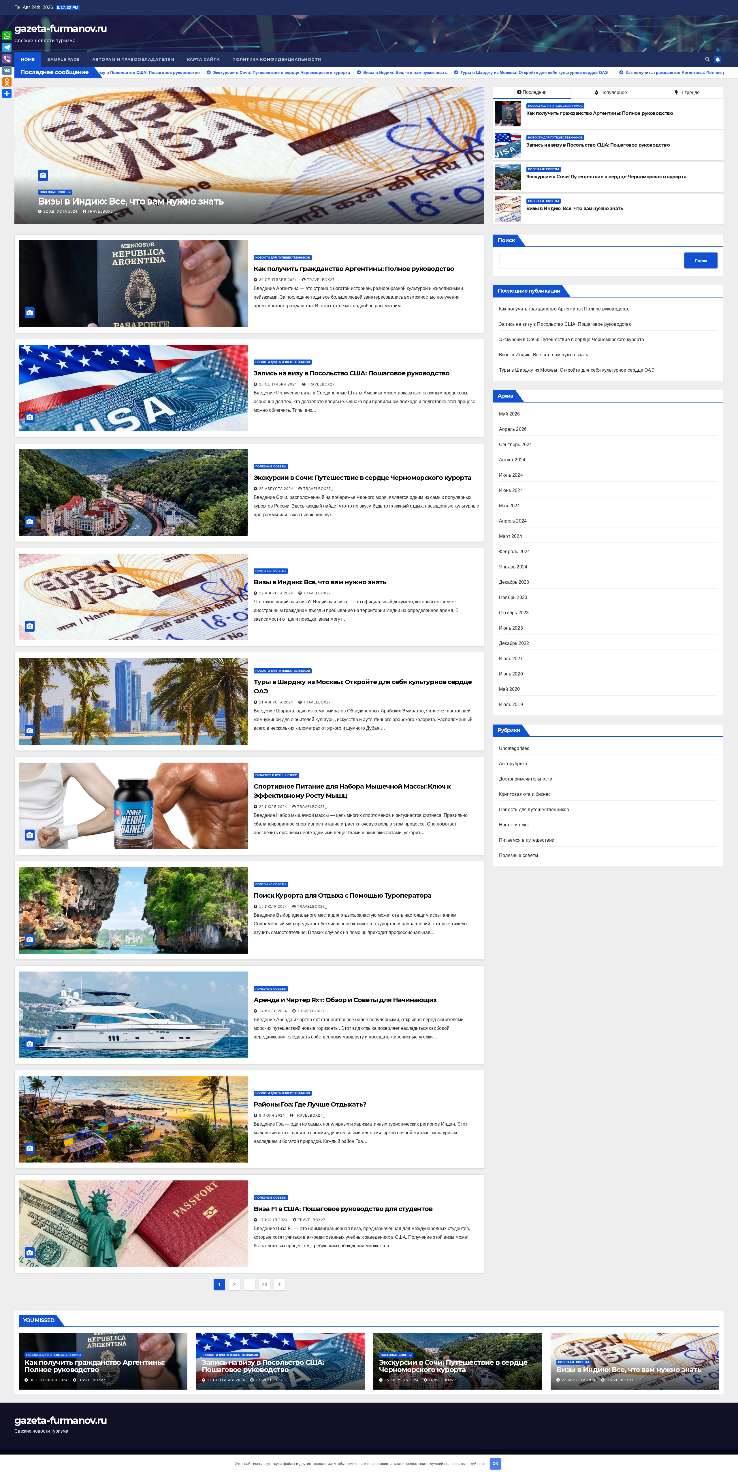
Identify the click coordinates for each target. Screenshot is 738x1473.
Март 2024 (510, 536)
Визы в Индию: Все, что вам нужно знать (574, 208)
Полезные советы (543, 169)
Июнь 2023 (511, 628)
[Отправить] (7, 93)
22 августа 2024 (276, 593)
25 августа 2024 (276, 489)
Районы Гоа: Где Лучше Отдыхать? (310, 1104)
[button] (707, 59)
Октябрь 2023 (514, 612)
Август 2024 (512, 459)
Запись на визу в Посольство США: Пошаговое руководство (598, 145)
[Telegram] (7, 47)
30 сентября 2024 (63, 211)
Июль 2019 (511, 704)
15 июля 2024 (273, 907)
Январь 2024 (513, 566)
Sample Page (63, 59)
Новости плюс (514, 824)
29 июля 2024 (273, 807)
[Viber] (7, 59)
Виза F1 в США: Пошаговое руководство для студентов (343, 1209)
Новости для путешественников (67, 192)
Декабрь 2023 (514, 582)
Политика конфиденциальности (276, 59)
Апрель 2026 (513, 429)
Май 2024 (509, 505)
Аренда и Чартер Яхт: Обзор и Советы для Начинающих (345, 1000)
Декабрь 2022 (514, 643)
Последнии (535, 92)
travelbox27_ (106, 211)
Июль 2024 (511, 475)
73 (264, 1284)
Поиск (506, 240)
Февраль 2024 (514, 551)
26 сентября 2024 (278, 384)
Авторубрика (513, 763)
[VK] (7, 70)
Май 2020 (509, 689)
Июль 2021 (511, 658)
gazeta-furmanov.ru (60, 29)
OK (495, 1463)
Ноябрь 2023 (513, 597)
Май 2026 (509, 413)
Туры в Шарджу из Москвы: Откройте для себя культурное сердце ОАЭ (577, 370)
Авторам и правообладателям (133, 59)
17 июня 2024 (274, 1220)
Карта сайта (203, 59)
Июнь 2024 (511, 490)
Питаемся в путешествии (276, 775)
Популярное (613, 92)
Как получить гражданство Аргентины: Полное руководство (178, 201)
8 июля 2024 (272, 1115)
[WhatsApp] (7, 36)
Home (28, 59)
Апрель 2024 (513, 521)
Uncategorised (514, 748)
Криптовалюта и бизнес (525, 794)
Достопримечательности (525, 778)
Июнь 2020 (511, 673)
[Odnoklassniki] (7, 82)
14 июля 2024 (273, 1011)
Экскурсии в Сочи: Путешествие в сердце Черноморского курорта (606, 176)
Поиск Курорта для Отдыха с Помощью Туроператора (342, 895)
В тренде (689, 92)
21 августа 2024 (276, 702)
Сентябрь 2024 (515, 444)
